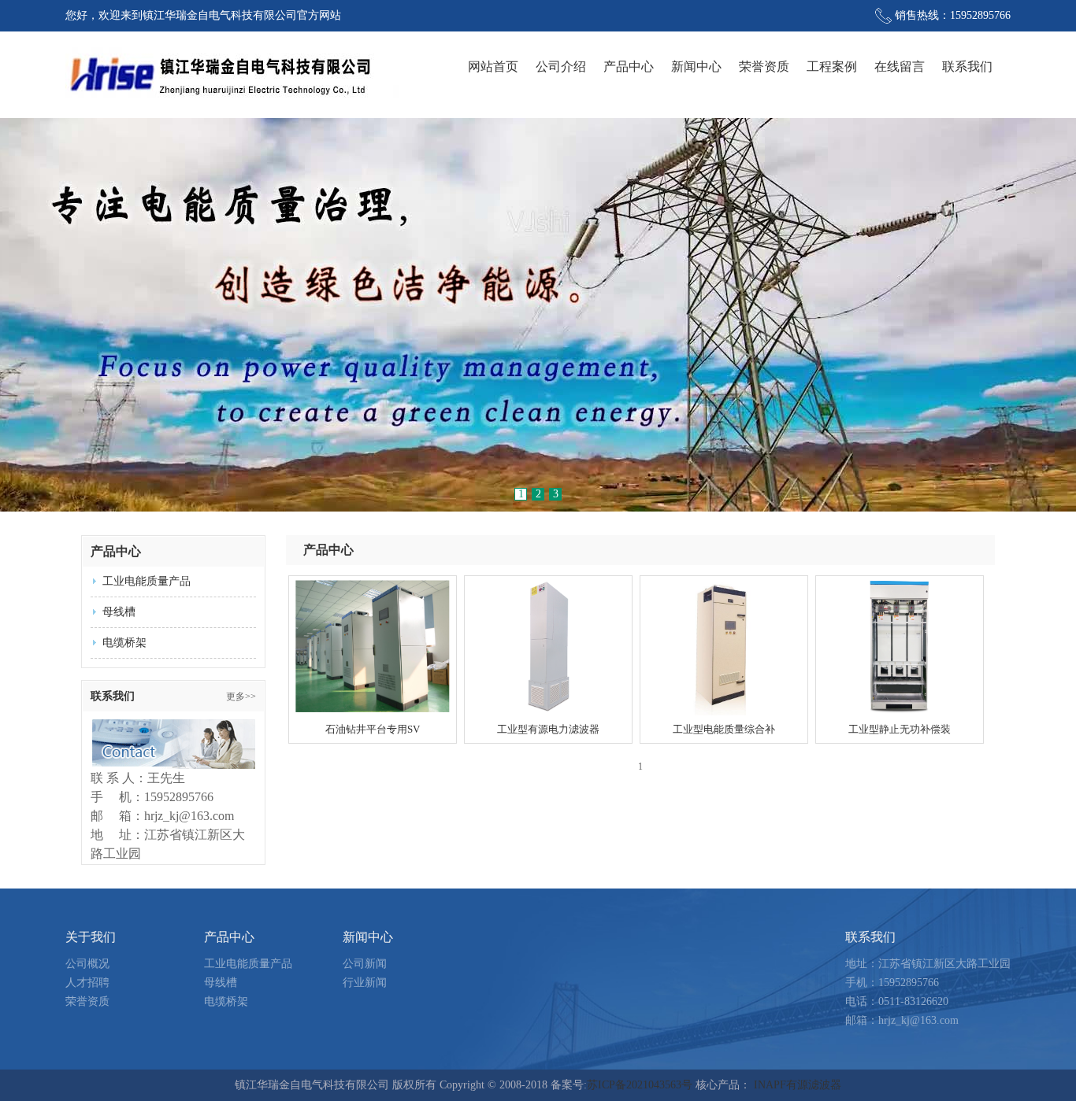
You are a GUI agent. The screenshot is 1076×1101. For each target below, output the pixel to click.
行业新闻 (365, 982)
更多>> (241, 696)
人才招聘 (87, 982)
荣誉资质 (764, 66)
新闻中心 (696, 66)
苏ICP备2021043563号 (639, 1085)
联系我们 (967, 66)
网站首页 (493, 66)
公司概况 (87, 964)
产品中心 (628, 66)
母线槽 (118, 612)
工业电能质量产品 (146, 581)
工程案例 (832, 66)
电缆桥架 (124, 642)
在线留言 (899, 66)
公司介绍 (561, 66)
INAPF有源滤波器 (797, 1085)
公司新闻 (365, 964)
